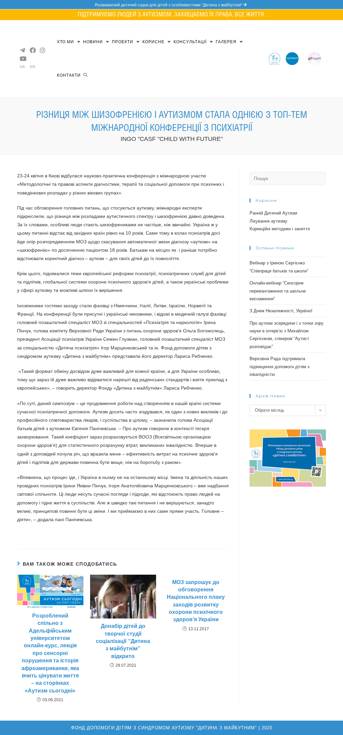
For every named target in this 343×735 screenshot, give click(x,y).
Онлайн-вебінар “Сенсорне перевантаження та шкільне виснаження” (278, 290)
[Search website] (85, 75)
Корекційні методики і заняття (280, 228)
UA (22, 67)
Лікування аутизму (268, 221)
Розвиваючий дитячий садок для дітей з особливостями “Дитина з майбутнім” (169, 5)
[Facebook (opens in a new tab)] (32, 50)
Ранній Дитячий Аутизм (273, 213)
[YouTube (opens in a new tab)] (22, 59)
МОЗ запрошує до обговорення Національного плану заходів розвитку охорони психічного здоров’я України (196, 601)
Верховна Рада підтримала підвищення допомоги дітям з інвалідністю (280, 366)
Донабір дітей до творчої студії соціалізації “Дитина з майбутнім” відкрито (123, 641)
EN (32, 67)
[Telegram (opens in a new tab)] (22, 50)
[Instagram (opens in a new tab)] (42, 50)
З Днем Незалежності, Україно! (281, 310)
